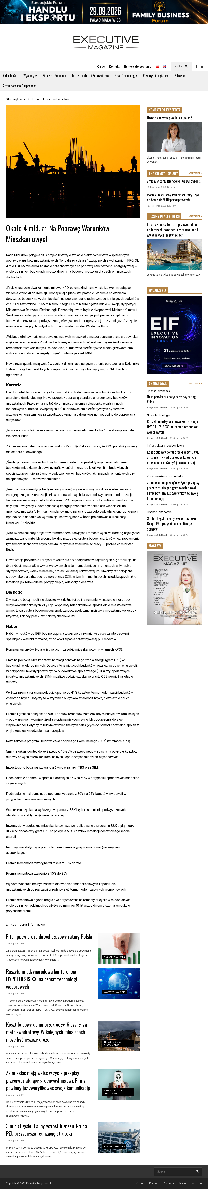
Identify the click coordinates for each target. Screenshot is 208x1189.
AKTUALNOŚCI (158, 383)
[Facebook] (196, 66)
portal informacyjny (33, 924)
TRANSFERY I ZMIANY (163, 173)
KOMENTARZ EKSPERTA (164, 109)
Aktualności (10, 75)
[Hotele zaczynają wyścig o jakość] (174, 137)
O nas (101, 66)
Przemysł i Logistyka (156, 75)
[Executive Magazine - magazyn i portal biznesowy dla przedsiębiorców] (106, 45)
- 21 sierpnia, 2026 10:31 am (161, 206)
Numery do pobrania (137, 66)
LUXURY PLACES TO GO (164, 216)
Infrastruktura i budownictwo (165, 445)
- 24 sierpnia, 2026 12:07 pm (162, 187)
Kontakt (114, 66)
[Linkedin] (202, 66)
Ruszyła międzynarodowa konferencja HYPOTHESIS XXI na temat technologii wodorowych (42, 979)
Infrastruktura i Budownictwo (90, 75)
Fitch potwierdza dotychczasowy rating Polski (49, 936)
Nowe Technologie (126, 75)
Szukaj (179, 66)
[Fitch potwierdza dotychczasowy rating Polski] (119, 948)
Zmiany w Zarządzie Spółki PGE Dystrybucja (174, 181)
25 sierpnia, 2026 (15, 943)
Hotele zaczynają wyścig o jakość (169, 117)
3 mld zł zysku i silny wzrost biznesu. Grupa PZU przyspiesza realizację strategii (46, 1129)
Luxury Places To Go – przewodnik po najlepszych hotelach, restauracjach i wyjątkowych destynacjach (172, 230)
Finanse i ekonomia (114, 957)
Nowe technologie (114, 992)
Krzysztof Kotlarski (157, 407)
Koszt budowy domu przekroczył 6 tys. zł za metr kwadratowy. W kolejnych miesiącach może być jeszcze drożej (46, 1032)
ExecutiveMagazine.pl (38, 1183)
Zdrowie (180, 75)
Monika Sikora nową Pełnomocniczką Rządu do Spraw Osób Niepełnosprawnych (173, 197)
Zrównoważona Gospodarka (19, 85)
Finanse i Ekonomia (54, 75)
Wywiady (29, 75)
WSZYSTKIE (195, 173)
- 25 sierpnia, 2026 (178, 407)
